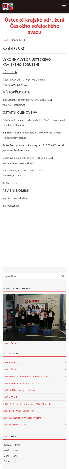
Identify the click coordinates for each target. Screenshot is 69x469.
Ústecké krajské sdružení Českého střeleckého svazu (34, 26)
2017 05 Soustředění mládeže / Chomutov (24, 417)
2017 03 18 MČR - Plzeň (14, 424)
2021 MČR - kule (11, 343)
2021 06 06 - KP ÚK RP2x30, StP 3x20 (21, 383)
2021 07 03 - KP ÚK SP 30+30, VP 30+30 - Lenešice (27, 376)
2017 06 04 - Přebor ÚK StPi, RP (18, 410)
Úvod (5, 40)
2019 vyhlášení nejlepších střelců (19, 390)
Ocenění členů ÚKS (12, 362)
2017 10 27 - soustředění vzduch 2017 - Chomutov (28, 403)
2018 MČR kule (10, 397)
